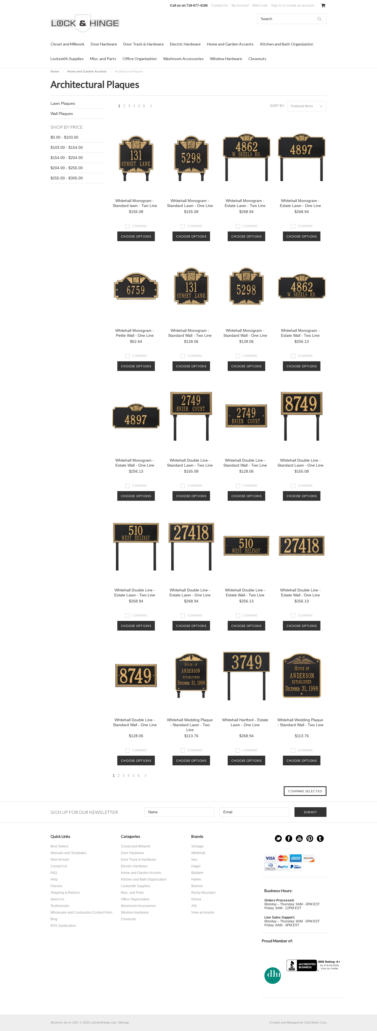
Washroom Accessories (183, 58)
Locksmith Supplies (67, 58)
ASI (194, 906)
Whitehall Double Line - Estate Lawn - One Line (190, 592)
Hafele (196, 879)
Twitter (278, 838)
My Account (240, 5)
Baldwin (197, 873)
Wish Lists (259, 5)
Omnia (196, 899)
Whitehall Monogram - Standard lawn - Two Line (135, 203)
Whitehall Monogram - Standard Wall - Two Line (190, 333)
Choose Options (136, 236)
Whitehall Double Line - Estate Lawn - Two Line (134, 592)
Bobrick (197, 886)
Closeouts (257, 58)
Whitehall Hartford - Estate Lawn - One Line (245, 722)
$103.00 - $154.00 (67, 147)
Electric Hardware (185, 44)
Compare (139, 226)
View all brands (202, 912)
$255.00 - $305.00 (67, 178)
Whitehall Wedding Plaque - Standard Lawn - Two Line (190, 725)
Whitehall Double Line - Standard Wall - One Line (135, 722)
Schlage (197, 846)
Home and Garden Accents (230, 44)
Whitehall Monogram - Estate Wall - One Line (134, 462)
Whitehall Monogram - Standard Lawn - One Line (190, 203)
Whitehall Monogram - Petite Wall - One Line (134, 333)
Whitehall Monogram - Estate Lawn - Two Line (245, 203)
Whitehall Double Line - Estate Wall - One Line (300, 592)
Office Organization (140, 58)
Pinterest (309, 838)
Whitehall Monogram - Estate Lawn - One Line (300, 203)
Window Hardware (226, 58)
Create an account (300, 5)
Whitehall (198, 853)
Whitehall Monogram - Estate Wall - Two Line (300, 333)
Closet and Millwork (67, 44)
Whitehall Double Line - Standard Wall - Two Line (245, 462)
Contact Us (219, 5)
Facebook (288, 838)
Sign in (276, 5)
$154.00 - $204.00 (67, 157)
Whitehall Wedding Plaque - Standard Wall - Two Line (300, 722)
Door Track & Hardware (143, 44)
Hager (196, 866)
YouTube (299, 838)
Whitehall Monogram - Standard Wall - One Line (245, 333)
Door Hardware (104, 44)
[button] (314, 982)
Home (55, 71)
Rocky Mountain (203, 893)
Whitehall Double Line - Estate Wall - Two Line (245, 592)
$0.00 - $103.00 (64, 137)
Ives (194, 860)
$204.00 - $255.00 (67, 168)
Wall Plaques (62, 113)
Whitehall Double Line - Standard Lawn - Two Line (190, 462)
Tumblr (320, 838)
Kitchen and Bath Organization (286, 44)
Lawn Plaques (63, 103)
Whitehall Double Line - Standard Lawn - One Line (300, 462)
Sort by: (277, 106)
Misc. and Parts (103, 58)
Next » (151, 107)
